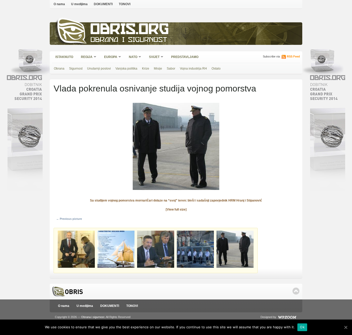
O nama (59, 4)
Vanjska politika (126, 68)
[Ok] (345, 327)
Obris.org (129, 30)
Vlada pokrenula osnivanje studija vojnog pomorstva (155, 88)
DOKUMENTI (103, 4)
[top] (295, 291)
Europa (109, 57)
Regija (85, 57)
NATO (131, 57)
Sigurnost (75, 68)
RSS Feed (293, 56)
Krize (145, 68)
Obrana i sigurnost (128, 40)
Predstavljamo (184, 57)
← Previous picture (69, 218)
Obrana (59, 68)
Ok (302, 327)
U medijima (79, 4)
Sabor (171, 68)
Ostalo (216, 68)
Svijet (153, 57)
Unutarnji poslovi (99, 68)
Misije (158, 68)
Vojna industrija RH (193, 68)
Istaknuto (64, 57)
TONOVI (124, 4)
